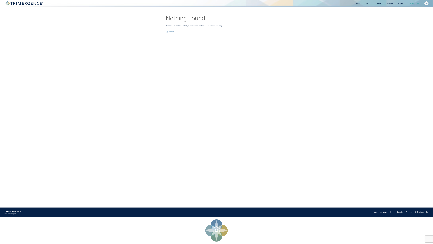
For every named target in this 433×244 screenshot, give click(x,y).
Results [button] (390, 3)
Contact (401, 3)
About (379, 3)
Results (400, 212)
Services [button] (368, 3)
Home (358, 3)
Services (383, 212)
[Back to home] (24, 3)
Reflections (414, 3)
